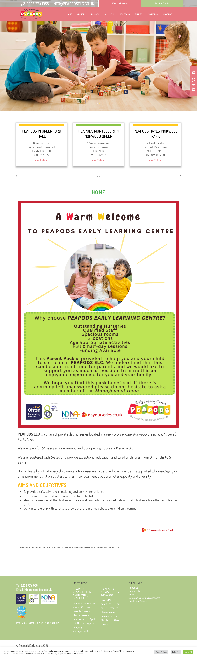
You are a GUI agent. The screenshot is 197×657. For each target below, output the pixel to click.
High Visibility (52, 622)
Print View (21, 622)
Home (69, 14)
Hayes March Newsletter (110, 590)
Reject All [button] (175, 652)
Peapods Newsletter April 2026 (82, 592)
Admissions (125, 14)
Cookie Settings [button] (161, 652)
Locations (167, 14)
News (131, 594)
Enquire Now (119, 3)
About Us (81, 14)
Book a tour (162, 3)
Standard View (36, 622)
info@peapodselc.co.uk (73, 3)
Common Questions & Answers (144, 597)
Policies (138, 14)
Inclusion (95, 14)
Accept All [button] (188, 652)
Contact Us (153, 14)
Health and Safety (138, 601)
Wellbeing (109, 14)
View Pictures (41, 160)
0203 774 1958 (37, 3)
